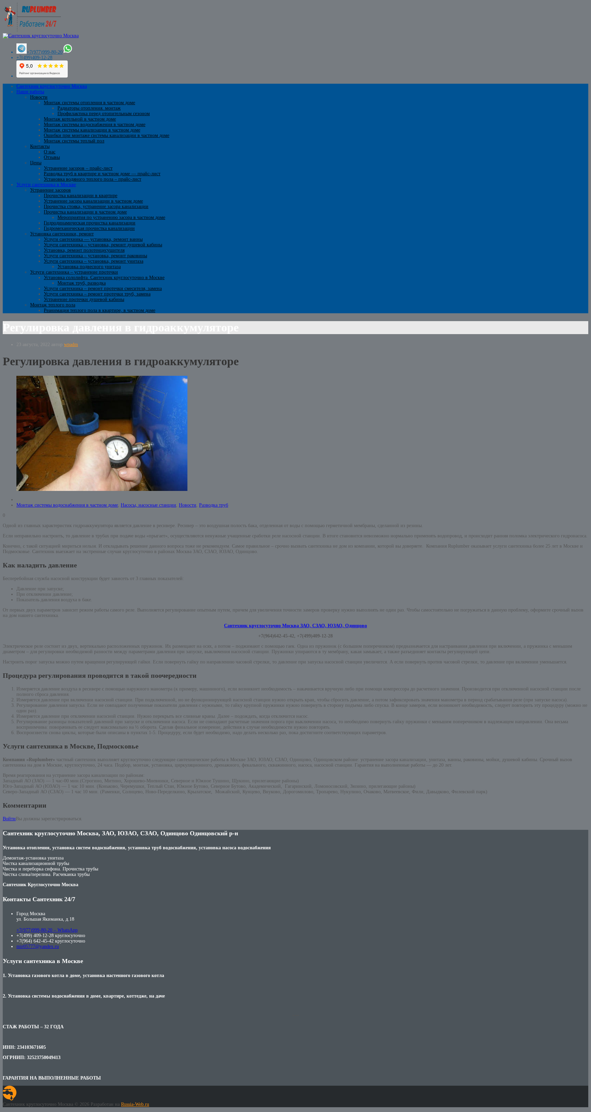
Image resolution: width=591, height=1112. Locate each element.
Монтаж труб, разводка (81, 283)
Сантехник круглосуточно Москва (51, 86)
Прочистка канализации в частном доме (85, 212)
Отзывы (52, 157)
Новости (39, 97)
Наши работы (30, 91)
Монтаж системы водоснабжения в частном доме (94, 124)
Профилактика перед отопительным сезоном (103, 113)
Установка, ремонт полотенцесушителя (84, 250)
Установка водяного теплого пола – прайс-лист (92, 179)
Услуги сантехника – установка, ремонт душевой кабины (103, 244)
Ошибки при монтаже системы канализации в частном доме (106, 135)
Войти (9, 818)
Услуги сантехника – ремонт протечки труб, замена (97, 294)
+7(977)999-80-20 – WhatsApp (47, 930)
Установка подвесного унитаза (89, 266)
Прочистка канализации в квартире (80, 195)
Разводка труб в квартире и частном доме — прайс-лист (102, 173)
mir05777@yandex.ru (37, 946)
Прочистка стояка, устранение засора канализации (96, 206)
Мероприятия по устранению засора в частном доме (111, 217)
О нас (49, 151)
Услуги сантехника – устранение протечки (74, 272)
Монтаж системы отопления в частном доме (89, 102)
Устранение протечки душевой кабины (84, 299)
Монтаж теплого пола (52, 304)
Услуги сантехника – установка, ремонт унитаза (93, 261)
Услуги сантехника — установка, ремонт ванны (93, 239)
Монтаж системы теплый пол (74, 140)
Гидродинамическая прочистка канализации (89, 222)
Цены (35, 162)
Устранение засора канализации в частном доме (93, 201)
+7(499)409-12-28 (34, 57)
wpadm (71, 344)
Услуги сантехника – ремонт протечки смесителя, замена (103, 288)
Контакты (40, 146)
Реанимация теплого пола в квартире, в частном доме (99, 310)
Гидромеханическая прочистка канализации (89, 228)
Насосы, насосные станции (148, 505)
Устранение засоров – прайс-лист (78, 168)
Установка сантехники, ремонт (62, 233)
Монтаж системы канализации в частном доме (92, 130)
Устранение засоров (50, 190)
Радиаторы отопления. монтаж (89, 108)
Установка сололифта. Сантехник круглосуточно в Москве (104, 277)
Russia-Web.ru (135, 1104)
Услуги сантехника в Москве (46, 184)
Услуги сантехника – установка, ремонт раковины (95, 255)
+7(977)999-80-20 (45, 52)
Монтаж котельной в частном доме (80, 119)
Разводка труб (213, 505)
